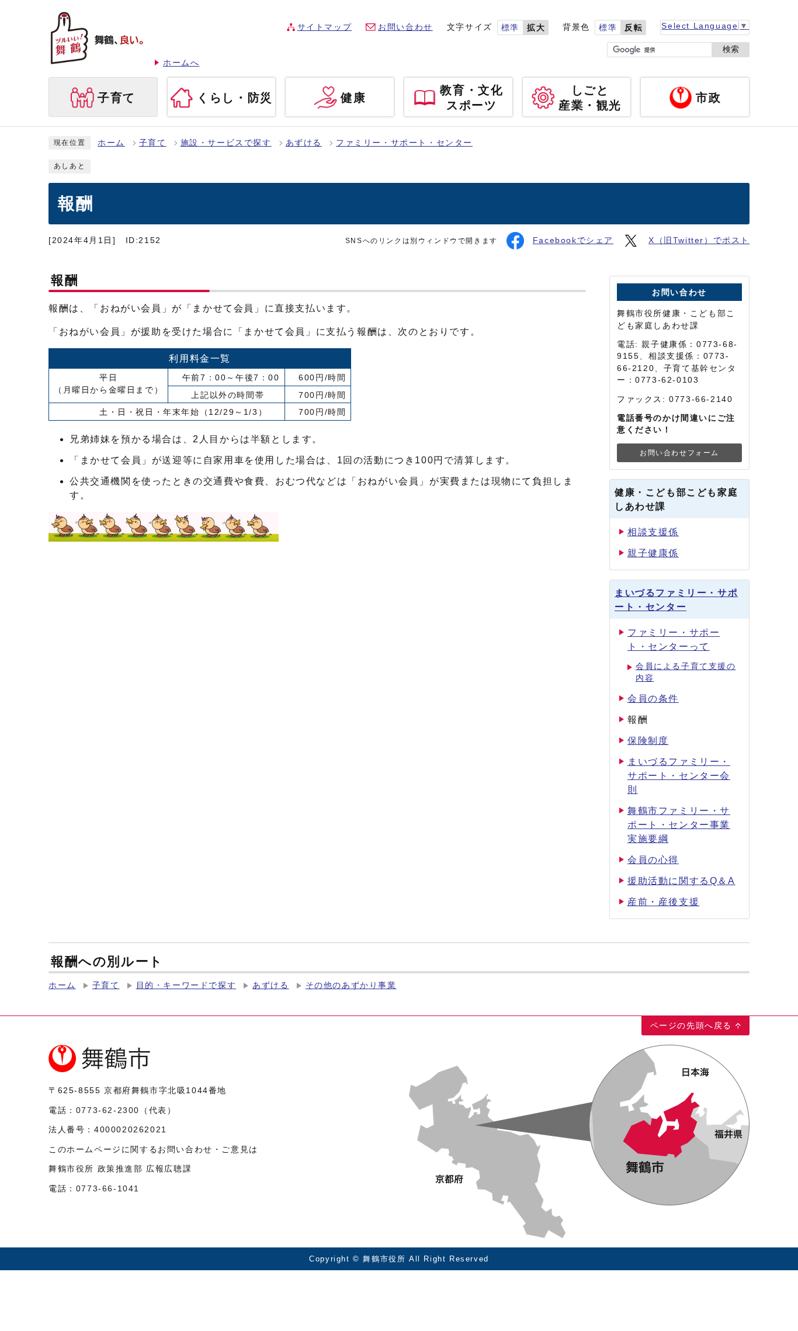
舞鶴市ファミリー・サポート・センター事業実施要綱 (678, 825)
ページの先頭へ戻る (691, 1025)
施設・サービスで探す (226, 142)
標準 (510, 27)
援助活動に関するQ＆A (681, 881)
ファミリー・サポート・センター (404, 142)
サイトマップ (324, 27)
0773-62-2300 (108, 1110)
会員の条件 (653, 698)
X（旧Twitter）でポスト (699, 240)
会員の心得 (653, 860)
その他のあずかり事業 (351, 985)
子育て (152, 142)
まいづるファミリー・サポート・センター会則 (678, 776)
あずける (304, 142)
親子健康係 (653, 553)
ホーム (111, 142)
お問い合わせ (405, 27)
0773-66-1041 (108, 1188)
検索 (731, 49)
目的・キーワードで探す (186, 985)
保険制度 (647, 741)
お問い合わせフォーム (679, 452)
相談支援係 (653, 532)
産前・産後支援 (663, 902)
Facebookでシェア (573, 240)
